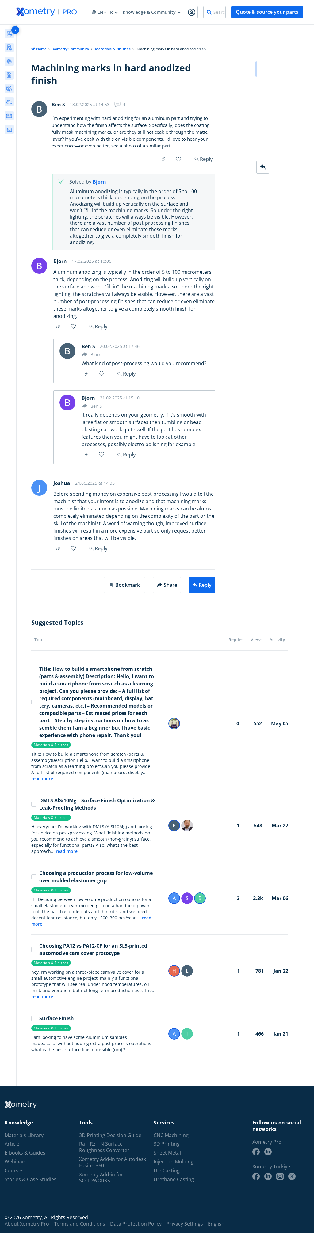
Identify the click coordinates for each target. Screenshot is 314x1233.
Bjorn (99, 182)
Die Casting (167, 1170)
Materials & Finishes (113, 49)
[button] (124, 585)
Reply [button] (101, 326)
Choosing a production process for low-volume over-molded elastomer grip (96, 877)
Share (170, 585)
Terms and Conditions (79, 1223)
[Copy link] (163, 159)
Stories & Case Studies (30, 1179)
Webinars (16, 1162)
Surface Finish (56, 1018)
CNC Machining (171, 1135)
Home (41, 49)
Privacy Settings (185, 1223)
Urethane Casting (174, 1179)
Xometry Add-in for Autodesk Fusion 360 (112, 1162)
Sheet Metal (167, 1153)
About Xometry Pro (27, 1223)
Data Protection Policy (136, 1223)
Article (12, 1144)
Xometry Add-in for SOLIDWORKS (101, 1177)
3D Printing (167, 1144)
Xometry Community (71, 49)
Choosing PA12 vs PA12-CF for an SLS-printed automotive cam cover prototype (93, 949)
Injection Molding (173, 1162)
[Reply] (262, 167)
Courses (14, 1170)
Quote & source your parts (267, 12)
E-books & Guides (25, 1153)
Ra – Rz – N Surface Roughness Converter (104, 1147)
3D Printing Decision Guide (110, 1135)
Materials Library (24, 1135)
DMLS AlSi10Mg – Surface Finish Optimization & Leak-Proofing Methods (97, 804)
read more (42, 778)
